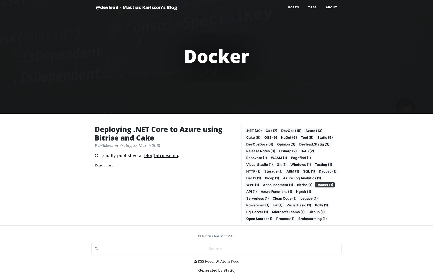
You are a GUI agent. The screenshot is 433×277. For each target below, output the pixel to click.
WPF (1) (252, 185)
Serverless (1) (257, 198)
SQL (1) (309, 171)
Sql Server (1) (257, 212)
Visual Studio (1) (259, 164)
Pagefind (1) (301, 158)
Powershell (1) (257, 205)
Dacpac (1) (327, 171)
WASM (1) (279, 158)
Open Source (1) (259, 219)
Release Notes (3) (260, 151)
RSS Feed (205, 261)
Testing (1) (323, 164)
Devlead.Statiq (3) (314, 144)
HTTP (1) (253, 171)
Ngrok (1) (303, 191)
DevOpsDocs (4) (259, 144)
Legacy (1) (309, 198)
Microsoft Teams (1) (288, 212)
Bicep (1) (272, 178)
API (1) (251, 191)
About (331, 7)
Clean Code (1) (285, 198)
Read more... (105, 165)
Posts (293, 7)
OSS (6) (270, 137)
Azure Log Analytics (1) (302, 178)
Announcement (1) (278, 185)
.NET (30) (254, 131)
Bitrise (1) (305, 185)
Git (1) (282, 164)
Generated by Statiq (216, 270)
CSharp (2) (288, 151)
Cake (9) (253, 137)
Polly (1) (321, 205)
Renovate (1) (256, 158)
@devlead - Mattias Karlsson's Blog (136, 7)
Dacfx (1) (253, 178)
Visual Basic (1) (298, 205)
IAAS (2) (307, 151)
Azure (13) (313, 131)
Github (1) (317, 212)
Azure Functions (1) (276, 191)
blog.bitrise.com (161, 155)
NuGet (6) (289, 137)
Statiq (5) (325, 137)
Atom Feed (229, 261)
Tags (312, 7)
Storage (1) (273, 171)
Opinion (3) (286, 144)
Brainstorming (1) (312, 219)
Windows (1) (300, 164)
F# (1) (278, 205)
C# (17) (271, 131)
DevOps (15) (291, 131)
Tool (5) (307, 137)
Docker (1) (324, 185)
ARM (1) (292, 171)
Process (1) (285, 219)
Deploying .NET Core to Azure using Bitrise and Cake (159, 133)
